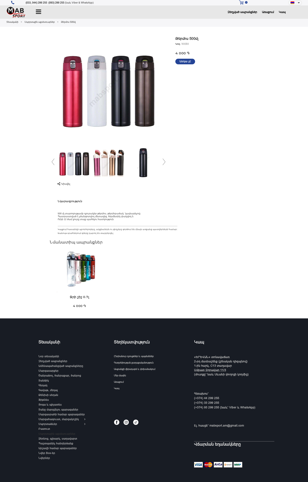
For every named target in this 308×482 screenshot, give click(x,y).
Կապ (282, 12)
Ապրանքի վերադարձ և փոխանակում (134, 369)
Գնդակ (42, 385)
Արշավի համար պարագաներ (57, 448)
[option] (108, 87)
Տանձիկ (43, 380)
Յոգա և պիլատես (50, 404)
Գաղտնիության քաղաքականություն (134, 362)
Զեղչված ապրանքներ (242, 12)
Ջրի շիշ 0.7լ (79, 297)
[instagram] (126, 422)
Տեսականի (12, 22)
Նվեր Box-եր (46, 453)
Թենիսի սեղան (48, 394)
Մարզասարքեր (48, 370)
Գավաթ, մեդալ (48, 390)
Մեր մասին (120, 375)
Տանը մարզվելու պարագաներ (58, 409)
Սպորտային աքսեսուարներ (40, 22)
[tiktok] (135, 422)
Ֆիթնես (43, 399)
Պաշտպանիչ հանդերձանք (55, 443)
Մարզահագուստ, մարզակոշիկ (58, 419)
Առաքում (268, 12)
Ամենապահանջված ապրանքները (60, 365)
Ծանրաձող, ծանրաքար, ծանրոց (59, 375)
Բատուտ (44, 428)
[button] (295, 2)
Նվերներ (44, 457)
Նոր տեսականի (48, 356)
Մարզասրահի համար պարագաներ (61, 414)
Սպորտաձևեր (47, 423)
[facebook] (116, 422)
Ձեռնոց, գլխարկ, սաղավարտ (57, 438)
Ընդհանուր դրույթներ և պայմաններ (134, 356)
